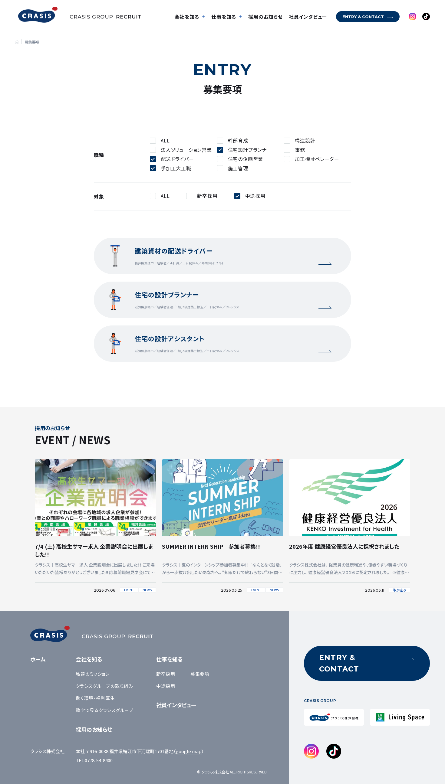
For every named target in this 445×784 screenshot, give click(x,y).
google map (189, 751)
